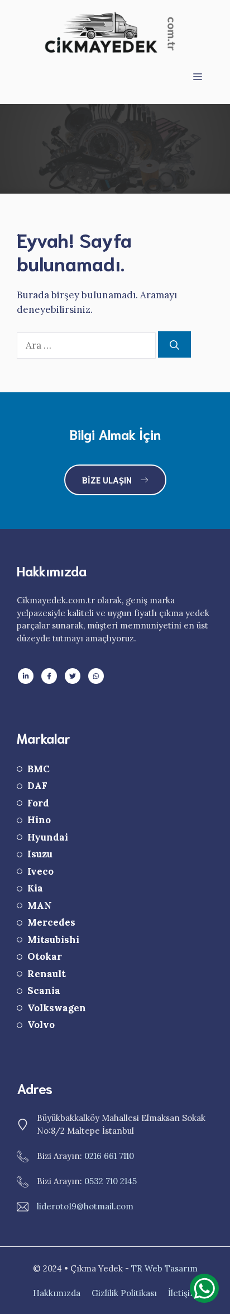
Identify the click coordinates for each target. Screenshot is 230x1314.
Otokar (44, 956)
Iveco (40, 871)
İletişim (183, 1293)
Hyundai (47, 837)
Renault (46, 974)
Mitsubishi (53, 939)
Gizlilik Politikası (124, 1293)
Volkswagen (56, 1008)
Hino (39, 820)
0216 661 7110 (109, 1156)
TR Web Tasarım (164, 1268)
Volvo (41, 1025)
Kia (35, 888)
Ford (38, 803)
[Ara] (174, 344)
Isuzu (39, 854)
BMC (38, 769)
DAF (37, 786)
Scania (43, 990)
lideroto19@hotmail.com (85, 1206)
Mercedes (51, 922)
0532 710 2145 (110, 1181)
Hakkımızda (56, 1293)
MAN (39, 905)
